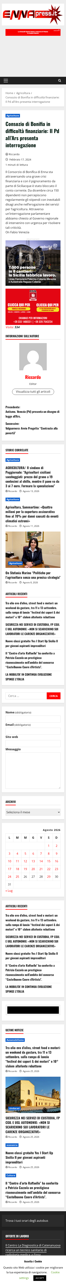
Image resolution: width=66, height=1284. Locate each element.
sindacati (14, 1108)
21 (41, 869)
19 (25, 869)
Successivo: (32, 428)
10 (9, 861)
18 (17, 869)
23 (56, 869)
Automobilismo (15, 1039)
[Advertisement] (33, 54)
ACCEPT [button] (40, 1278)
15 (48, 861)
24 (9, 877)
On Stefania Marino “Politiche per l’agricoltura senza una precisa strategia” (33, 575)
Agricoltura (13, 115)
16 (56, 861)
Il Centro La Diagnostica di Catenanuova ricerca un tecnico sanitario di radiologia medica (33, 1250)
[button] (6, 80)
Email (18, 725)
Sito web (12, 737)
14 (41, 861)
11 (17, 861)
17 (9, 869)
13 (33, 861)
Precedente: (32, 411)
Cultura (11, 1175)
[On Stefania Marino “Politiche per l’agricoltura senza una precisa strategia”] (33, 550)
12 (25, 861)
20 (33, 869)
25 (17, 877)
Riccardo (14, 154)
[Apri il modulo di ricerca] (59, 80)
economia (12, 1145)
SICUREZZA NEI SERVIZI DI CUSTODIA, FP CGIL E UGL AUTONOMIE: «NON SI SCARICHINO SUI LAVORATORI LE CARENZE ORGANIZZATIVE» (33, 629)
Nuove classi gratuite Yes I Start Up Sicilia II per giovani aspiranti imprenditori (32, 643)
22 (48, 869)
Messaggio (13, 749)
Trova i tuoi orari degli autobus (27, 1221)
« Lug (9, 891)
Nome (18, 712)
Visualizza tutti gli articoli (33, 392)
